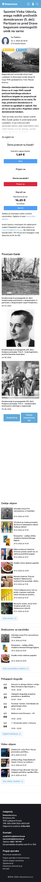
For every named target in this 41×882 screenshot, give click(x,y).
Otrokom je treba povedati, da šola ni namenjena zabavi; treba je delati (26, 524)
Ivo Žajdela (15, 37)
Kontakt (6, 869)
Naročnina (9, 50)
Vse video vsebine (11, 781)
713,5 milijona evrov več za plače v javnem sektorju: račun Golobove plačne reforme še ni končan (25, 592)
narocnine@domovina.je (12, 230)
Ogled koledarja (10, 734)
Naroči (20, 208)
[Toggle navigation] (28, 4)
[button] (37, 4)
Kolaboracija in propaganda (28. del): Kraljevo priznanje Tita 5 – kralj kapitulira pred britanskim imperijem (20, 352)
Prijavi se (20, 184)
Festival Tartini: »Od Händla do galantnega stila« (25, 705)
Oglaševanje (8, 863)
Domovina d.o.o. (10, 815)
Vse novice (8, 618)
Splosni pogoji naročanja (13, 861)
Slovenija (22, 50)
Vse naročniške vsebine (14, 668)
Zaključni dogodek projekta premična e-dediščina (23, 695)
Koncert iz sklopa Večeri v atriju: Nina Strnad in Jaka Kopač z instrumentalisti (25, 685)
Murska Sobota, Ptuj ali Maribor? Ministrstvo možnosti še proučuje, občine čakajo (26, 578)
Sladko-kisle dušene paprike (26, 563)
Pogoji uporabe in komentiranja (16, 858)
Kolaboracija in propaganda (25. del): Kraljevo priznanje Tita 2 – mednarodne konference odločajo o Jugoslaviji (19, 403)
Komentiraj (12, 418)
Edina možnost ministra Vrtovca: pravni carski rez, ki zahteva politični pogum (26, 551)
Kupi (20, 161)
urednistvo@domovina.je (14, 836)
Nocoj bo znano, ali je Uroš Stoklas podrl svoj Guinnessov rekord (25, 606)
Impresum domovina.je (12, 866)
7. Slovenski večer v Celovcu (23, 723)
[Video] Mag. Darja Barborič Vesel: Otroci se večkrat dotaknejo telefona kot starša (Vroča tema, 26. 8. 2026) (24, 761)
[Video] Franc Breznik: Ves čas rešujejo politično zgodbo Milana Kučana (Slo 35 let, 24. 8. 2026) (25, 771)
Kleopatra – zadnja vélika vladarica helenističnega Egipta (25, 538)
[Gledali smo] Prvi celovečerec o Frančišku (24, 510)
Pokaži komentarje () (29, 418)
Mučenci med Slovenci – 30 (23, 713)
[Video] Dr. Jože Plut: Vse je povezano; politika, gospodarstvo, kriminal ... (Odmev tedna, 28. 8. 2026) (23, 750)
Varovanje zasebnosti (12, 854)
